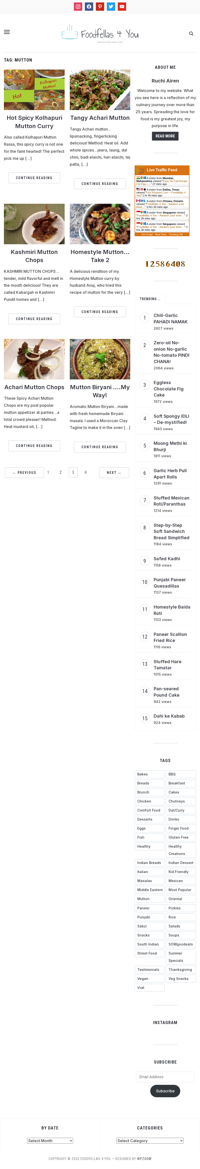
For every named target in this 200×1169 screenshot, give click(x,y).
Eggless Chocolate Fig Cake (169, 388)
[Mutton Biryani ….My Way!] (100, 358)
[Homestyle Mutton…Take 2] (100, 223)
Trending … (150, 299)
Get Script (147, 234)
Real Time (160, 234)
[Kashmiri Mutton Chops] (34, 223)
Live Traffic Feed (162, 170)
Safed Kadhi (167, 558)
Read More (165, 136)
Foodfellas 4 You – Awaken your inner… (160, 215)
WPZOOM (144, 1159)
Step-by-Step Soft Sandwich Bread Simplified (172, 531)
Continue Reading (34, 178)
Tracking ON (176, 234)
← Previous (24, 473)
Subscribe (165, 1090)
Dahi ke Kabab (169, 716)
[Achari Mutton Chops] (34, 358)
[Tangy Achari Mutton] (100, 89)
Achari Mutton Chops (34, 387)
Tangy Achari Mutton (100, 117)
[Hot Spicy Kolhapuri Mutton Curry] (34, 89)
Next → (114, 473)
